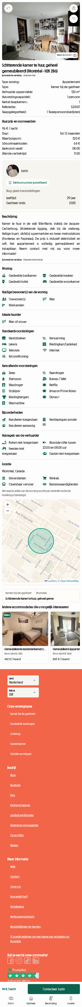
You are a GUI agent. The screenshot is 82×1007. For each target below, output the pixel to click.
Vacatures (15, 785)
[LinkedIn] (36, 961)
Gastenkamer (18, 743)
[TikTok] (27, 961)
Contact (15, 876)
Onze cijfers (17, 835)
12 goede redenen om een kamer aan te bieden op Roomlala (39, 939)
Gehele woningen (21, 753)
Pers (12, 795)
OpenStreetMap (69, 580)
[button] (7, 505)
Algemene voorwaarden (24, 825)
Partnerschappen (20, 805)
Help (12, 866)
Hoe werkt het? (19, 896)
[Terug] (8, 13)
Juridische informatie (22, 815)
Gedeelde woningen (22, 723)
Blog (13, 775)
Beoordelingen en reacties (25, 926)
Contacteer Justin (54, 989)
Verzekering (17, 906)
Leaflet (51, 580)
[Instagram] (19, 961)
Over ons (15, 886)
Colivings (15, 733)
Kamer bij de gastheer (23, 713)
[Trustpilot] (23, 980)
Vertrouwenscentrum (22, 916)
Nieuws (14, 845)
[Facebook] (10, 961)
